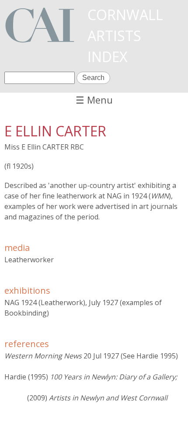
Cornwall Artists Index (125, 35)
